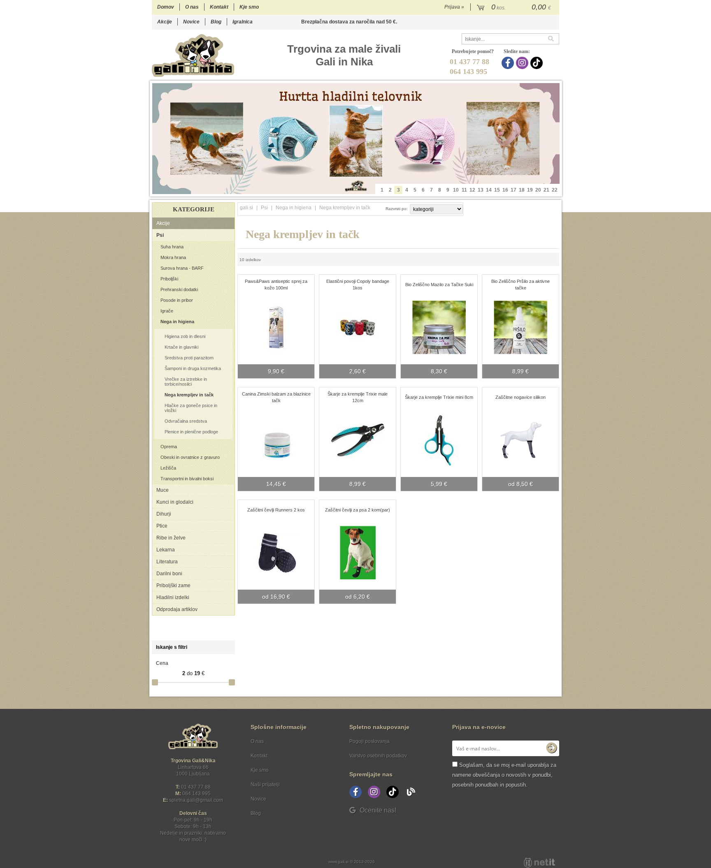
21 (546, 190)
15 (497, 190)
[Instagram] (523, 63)
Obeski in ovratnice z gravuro (190, 457)
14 (489, 190)
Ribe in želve (171, 538)
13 (480, 190)
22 (555, 190)
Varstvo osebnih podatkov (378, 756)
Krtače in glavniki (181, 347)
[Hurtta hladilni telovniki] (356, 139)
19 (530, 190)
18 (522, 190)
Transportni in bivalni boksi (187, 478)
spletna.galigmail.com (196, 800)
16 (505, 190)
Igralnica (242, 22)
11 (464, 190)
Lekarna (165, 550)
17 (513, 190)
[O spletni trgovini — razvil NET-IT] (539, 863)
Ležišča (168, 467)
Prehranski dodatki (179, 289)
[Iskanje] (553, 39)
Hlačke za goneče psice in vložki (191, 408)
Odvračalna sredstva (186, 421)
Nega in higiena (177, 321)
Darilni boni (169, 573)
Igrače (166, 310)
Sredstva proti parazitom (189, 357)
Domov (165, 7)
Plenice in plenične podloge (191, 431)
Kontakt (219, 7)
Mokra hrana (173, 257)
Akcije (164, 22)
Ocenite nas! (378, 810)
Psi (160, 235)
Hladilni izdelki (172, 597)
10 (456, 190)
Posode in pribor (176, 300)
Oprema (168, 446)
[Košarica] (515, 7)
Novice (191, 22)
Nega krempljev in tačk (189, 394)
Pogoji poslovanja (369, 741)
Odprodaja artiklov (177, 609)
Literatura (167, 562)
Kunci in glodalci (174, 502)
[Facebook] (509, 63)
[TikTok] (537, 63)
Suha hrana (172, 246)
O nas (192, 7)
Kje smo (249, 7)
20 (538, 190)
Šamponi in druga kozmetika (193, 368)
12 (472, 190)
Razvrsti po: (397, 208)
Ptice (161, 526)
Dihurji (163, 514)
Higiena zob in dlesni (185, 336)
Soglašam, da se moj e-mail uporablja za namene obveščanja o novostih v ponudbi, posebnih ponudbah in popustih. (504, 775)
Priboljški (169, 278)
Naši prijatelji (265, 784)
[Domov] (193, 55)
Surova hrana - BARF (182, 268)
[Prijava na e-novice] (551, 748)
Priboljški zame (173, 585)
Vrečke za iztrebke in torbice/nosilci (186, 382)
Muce (162, 490)
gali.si (246, 208)
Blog (216, 22)
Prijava (454, 7)
